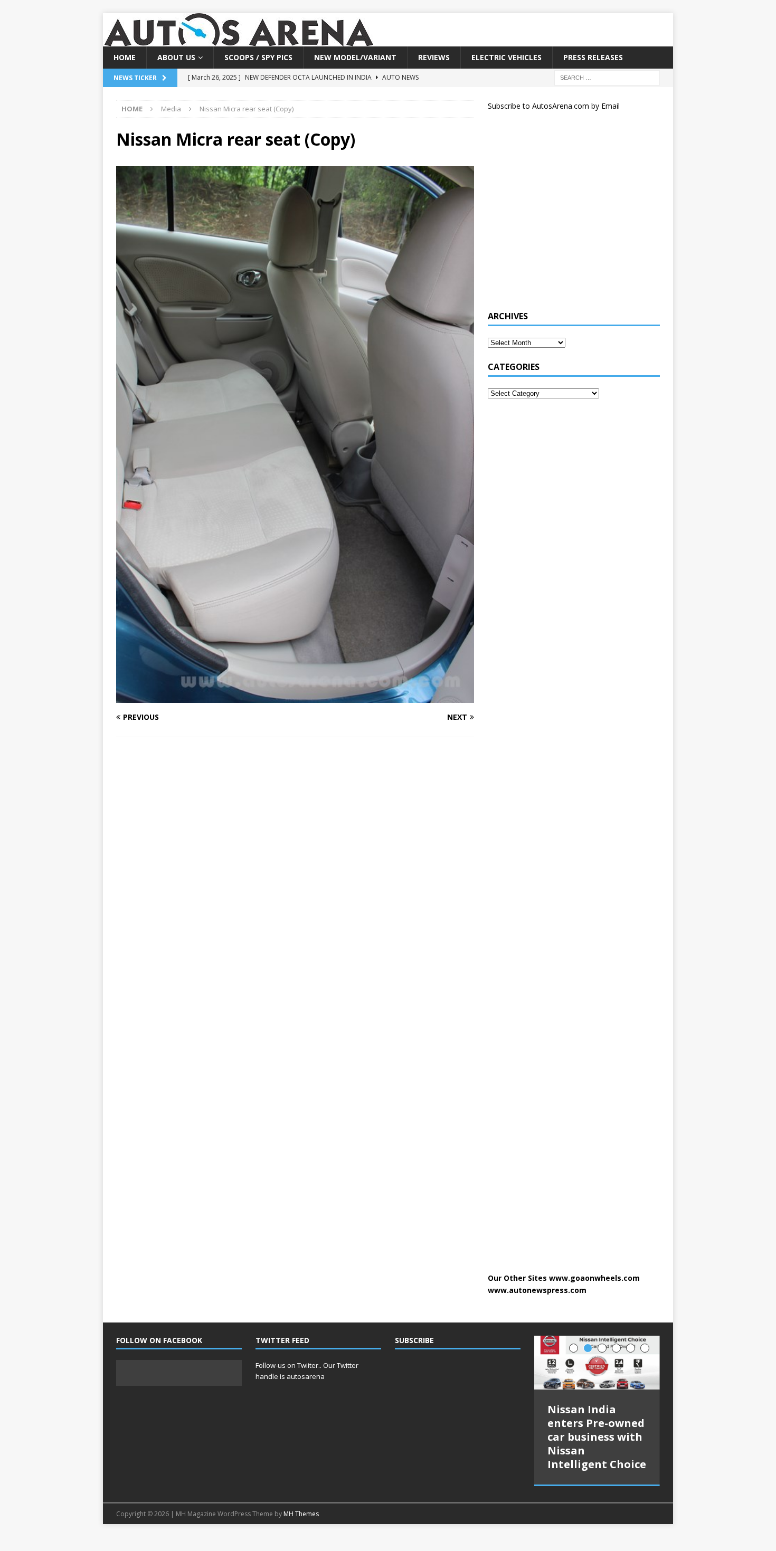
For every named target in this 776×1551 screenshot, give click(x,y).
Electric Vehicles (506, 57)
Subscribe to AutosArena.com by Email (554, 106)
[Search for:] (607, 77)
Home (124, 57)
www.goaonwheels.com (594, 1278)
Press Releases (593, 57)
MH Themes (301, 1511)
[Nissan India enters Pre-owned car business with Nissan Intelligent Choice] (597, 1363)
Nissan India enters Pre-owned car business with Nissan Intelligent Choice (596, 1436)
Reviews (434, 57)
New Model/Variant (355, 57)
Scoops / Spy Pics (258, 57)
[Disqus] (295, 882)
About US (176, 57)
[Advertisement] (567, 215)
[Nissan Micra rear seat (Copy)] (295, 696)
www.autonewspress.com (537, 1290)
